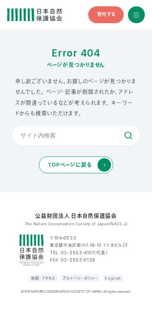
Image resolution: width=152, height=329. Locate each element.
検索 (128, 135)
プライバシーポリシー (80, 278)
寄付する (106, 14)
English (113, 278)
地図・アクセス (43, 278)
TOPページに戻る (70, 165)
